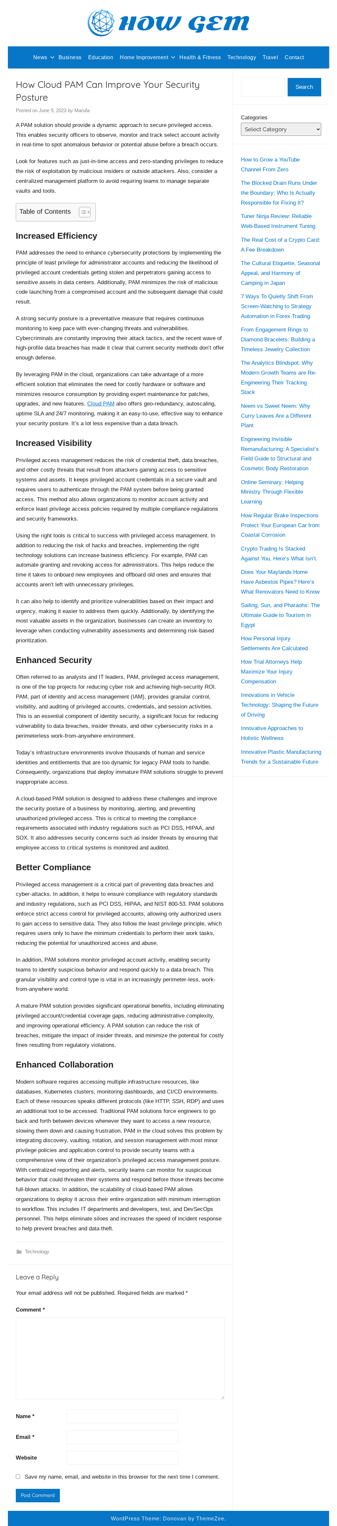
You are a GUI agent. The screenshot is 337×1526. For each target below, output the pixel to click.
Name (25, 1416)
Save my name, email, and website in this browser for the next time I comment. (122, 1477)
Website (26, 1458)
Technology (241, 57)
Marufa (82, 110)
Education (101, 57)
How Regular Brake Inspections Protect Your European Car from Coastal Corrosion (280, 525)
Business (70, 57)
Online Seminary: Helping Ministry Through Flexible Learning (272, 492)
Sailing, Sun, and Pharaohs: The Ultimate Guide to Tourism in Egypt (280, 615)
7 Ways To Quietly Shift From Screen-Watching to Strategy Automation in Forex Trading (277, 306)
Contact (294, 57)
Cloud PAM (101, 404)
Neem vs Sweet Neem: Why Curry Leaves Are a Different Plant (276, 416)
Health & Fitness (200, 57)
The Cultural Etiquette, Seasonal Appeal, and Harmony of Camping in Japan (280, 273)
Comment (30, 1310)
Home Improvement (144, 57)
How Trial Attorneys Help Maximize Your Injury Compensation (271, 672)
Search (304, 87)
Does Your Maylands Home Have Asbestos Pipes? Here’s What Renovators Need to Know (280, 582)
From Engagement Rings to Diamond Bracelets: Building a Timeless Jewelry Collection (278, 340)
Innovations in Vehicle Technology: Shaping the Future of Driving (279, 705)
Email (25, 1437)
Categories (254, 117)
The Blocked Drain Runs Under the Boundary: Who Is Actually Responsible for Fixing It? (279, 193)
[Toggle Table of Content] (81, 212)
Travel (270, 57)
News (40, 57)
